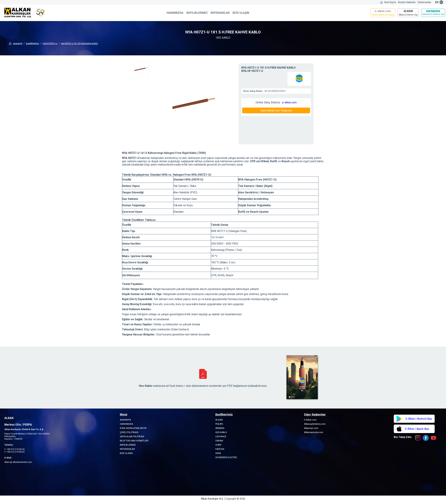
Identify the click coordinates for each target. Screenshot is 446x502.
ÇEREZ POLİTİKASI (129, 432)
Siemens (219, 428)
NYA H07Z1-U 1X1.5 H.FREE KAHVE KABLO (79, 43)
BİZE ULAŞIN (241, 12)
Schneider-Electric (226, 457)
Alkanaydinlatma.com (315, 424)
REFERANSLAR (220, 12)
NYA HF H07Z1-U (50, 43)
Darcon (219, 449)
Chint (218, 445)
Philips (219, 424)
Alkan (219, 419)
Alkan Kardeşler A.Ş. (212, 498)
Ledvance (220, 436)
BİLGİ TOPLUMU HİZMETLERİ (134, 440)
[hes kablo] (299, 78)
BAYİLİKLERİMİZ (197, 12)
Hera (218, 453)
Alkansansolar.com (313, 432)
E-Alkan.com (310, 419)
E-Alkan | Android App (419, 418)
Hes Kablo (221, 432)
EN (436, 2)
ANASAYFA (17, 43)
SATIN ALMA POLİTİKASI (132, 436)
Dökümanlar (424, 2)
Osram (219, 440)
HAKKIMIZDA (175, 12)
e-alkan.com (289, 102)
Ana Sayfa (390, 2)
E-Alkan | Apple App (417, 428)
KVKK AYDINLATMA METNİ (133, 428)
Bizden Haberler (407, 2)
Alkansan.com (311, 428)
